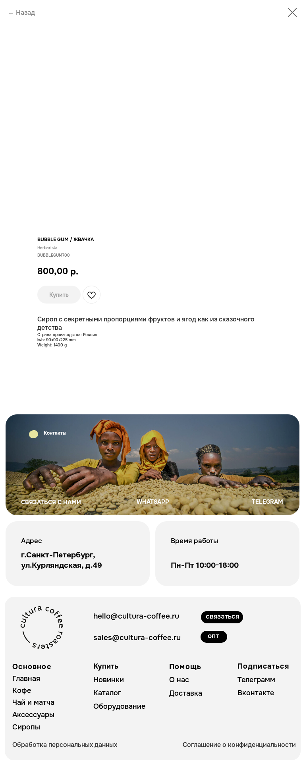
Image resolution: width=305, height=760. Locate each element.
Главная (26, 678)
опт (213, 636)
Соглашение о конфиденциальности (239, 745)
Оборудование (119, 706)
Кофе (21, 690)
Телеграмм (256, 679)
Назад (25, 12)
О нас (179, 679)
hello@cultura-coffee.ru (136, 616)
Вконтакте (255, 692)
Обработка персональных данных (64, 745)
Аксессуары (33, 714)
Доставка (185, 693)
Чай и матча (33, 702)
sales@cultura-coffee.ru (137, 637)
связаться (222, 616)
